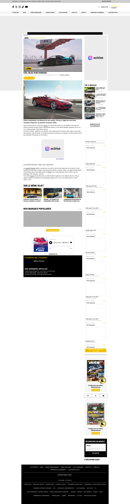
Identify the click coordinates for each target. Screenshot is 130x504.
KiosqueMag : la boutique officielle (95, 484)
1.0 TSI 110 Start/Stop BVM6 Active (93, 320)
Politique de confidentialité (65, 488)
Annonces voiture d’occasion (42, 488)
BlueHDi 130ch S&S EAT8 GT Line (93, 165)
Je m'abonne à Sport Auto (75, 484)
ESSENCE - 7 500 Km (90, 300)
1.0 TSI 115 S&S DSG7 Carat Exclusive (94, 187)
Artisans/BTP (71, 495)
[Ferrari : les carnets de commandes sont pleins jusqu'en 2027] (52, 193)
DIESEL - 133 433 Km (90, 167)
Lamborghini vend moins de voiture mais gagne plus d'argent (72, 200)
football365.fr (23, 1)
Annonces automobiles (97, 12)
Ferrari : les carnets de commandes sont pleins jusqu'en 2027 (51, 200)
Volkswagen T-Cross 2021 (92, 319)
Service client (50, 484)
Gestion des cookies (90, 495)
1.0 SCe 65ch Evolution (91, 253)
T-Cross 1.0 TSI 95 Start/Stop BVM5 (93, 209)
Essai (24, 12)
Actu (25, 197)
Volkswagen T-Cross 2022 (92, 208)
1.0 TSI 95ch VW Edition (91, 298)
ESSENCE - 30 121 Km (90, 345)
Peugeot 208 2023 (90, 274)
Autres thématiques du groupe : (59, 491)
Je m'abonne (114, 6)
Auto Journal (15, 1)
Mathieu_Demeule (64, 75)
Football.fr (34, 1)
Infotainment (87, 491)
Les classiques (63, 12)
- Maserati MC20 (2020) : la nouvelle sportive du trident (38, 274)
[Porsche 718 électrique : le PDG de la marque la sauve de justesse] (32, 193)
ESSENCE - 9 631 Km (90, 278)
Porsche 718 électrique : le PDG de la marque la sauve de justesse (32, 200)
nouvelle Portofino (30, 168)
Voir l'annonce (90, 148)
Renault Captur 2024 (91, 230)
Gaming (64, 495)
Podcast (83, 12)
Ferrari (45, 125)
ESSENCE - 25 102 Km (90, 212)
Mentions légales (38, 484)
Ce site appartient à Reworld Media (37, 491)
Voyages (73, 491)
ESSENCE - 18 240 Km (90, 234)
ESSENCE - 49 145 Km (90, 256)
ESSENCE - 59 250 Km (90, 322)
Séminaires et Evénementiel (41, 495)
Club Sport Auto (113, 12)
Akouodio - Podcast (41, 1)
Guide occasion (50, 12)
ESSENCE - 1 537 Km (90, 145)
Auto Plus (90, 488)
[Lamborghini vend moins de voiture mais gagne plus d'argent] (73, 193)
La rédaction (27, 484)
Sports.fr (29, 1)
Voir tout (80, 209)
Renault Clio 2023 (90, 252)
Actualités (15, 12)
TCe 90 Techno (89, 231)
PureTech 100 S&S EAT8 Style (92, 276)
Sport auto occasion (50, 1)
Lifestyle (74, 12)
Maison (95, 491)
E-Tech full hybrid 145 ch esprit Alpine (95, 143)
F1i (18, 1)
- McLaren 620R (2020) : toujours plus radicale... (36, 272)
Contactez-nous (61, 484)
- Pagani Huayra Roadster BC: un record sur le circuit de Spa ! (40, 271)
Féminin (79, 491)
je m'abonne (95, 390)
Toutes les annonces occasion (95, 350)
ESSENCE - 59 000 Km (90, 190)
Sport (101, 491)
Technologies (56, 495)
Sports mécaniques (35, 12)
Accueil (25, 35)
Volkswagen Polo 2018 (91, 186)
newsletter (104, 7)
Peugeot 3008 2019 (90, 163)
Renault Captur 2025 (91, 141)
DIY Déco (79, 495)
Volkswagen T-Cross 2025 (92, 296)
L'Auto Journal (80, 488)
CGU (54, 488)
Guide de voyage (58, 1)
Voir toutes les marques (52, 230)
